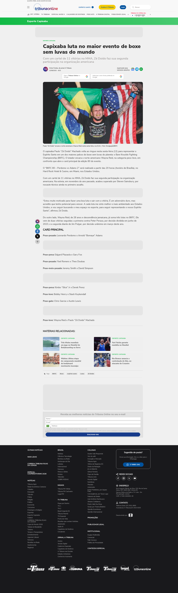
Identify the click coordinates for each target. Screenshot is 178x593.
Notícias (60, 454)
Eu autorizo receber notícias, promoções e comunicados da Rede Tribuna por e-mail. (66, 429)
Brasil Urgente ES (64, 511)
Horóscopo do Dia (64, 461)
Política (30, 502)
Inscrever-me (93, 434)
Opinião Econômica (94, 509)
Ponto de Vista (63, 519)
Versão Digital (62, 543)
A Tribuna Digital (103, 14)
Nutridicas (91, 482)
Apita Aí (60, 526)
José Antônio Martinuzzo (96, 499)
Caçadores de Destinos (65, 529)
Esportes (31, 512)
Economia (31, 505)
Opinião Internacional (95, 512)
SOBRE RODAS (63, 479)
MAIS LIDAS (32, 457)
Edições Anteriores (64, 554)
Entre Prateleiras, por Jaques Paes (97, 490)
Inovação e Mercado (94, 459)
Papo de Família (93, 474)
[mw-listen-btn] (37, 221)
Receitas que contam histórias (68, 521)
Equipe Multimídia (94, 535)
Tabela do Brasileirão (35, 527)
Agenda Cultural (33, 537)
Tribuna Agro (32, 484)
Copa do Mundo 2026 (35, 524)
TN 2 (59, 508)
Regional (30, 547)
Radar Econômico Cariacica (37, 487)
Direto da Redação (94, 466)
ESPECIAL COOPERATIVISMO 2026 (37, 473)
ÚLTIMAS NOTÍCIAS (35, 450)
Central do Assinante (65, 556)
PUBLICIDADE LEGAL (96, 524)
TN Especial (62, 516)
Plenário (90, 484)
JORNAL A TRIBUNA (65, 537)
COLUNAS (92, 450)
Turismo (30, 529)
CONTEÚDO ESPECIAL (96, 548)
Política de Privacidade (95, 542)
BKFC (54, 373)
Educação (31, 492)
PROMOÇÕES (93, 518)
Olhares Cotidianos (94, 501)
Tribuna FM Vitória (64, 489)
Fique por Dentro (63, 503)
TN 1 (59, 506)
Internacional (62, 466)
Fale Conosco (92, 540)
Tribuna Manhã (63, 513)
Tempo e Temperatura (35, 532)
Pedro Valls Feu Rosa (95, 504)
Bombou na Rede (64, 459)
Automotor (61, 524)
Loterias (60, 464)
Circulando (61, 532)
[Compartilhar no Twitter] (37, 236)
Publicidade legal (119, 14)
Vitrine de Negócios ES (95, 464)
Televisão (61, 477)
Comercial (91, 537)
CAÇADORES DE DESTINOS (76, 14)
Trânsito (30, 494)
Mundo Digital (92, 479)
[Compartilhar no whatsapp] (37, 226)
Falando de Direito (94, 496)
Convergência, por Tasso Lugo (98, 494)
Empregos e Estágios (35, 510)
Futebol (30, 518)
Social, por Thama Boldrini (96, 507)
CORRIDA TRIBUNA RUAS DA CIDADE (38, 464)
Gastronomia (32, 545)
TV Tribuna (45, 14)
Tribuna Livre (92, 477)
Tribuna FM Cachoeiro (65, 491)
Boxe (62, 373)
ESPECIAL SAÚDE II (58, 14)
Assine (60, 541)
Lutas (82, 373)
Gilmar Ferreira (93, 472)
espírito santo (72, 373)
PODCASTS (90, 14)
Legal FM (61, 494)
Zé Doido (91, 373)
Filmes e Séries (63, 472)
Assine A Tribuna (107, 7)
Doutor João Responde (95, 454)
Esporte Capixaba (49, 41)
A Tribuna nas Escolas (65, 551)
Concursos (31, 507)
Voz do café (92, 456)
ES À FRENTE (92, 469)
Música (60, 474)
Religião (30, 499)
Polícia (30, 497)
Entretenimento (33, 535)
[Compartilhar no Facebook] (37, 231)
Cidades (30, 489)
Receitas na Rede (33, 542)
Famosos (31, 540)
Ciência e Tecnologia (65, 456)
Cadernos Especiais (64, 546)
